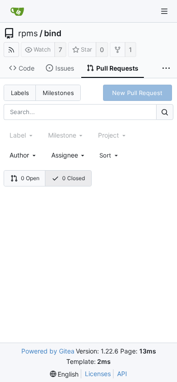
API (122, 373)
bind (52, 33)
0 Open (30, 178)
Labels (20, 92)
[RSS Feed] (11, 49)
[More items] (166, 68)
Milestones (58, 92)
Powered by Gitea (47, 351)
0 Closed (73, 178)
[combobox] (23, 155)
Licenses (98, 373)
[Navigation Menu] (164, 11)
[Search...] (164, 112)
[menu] (109, 155)
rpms (28, 33)
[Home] (17, 11)
